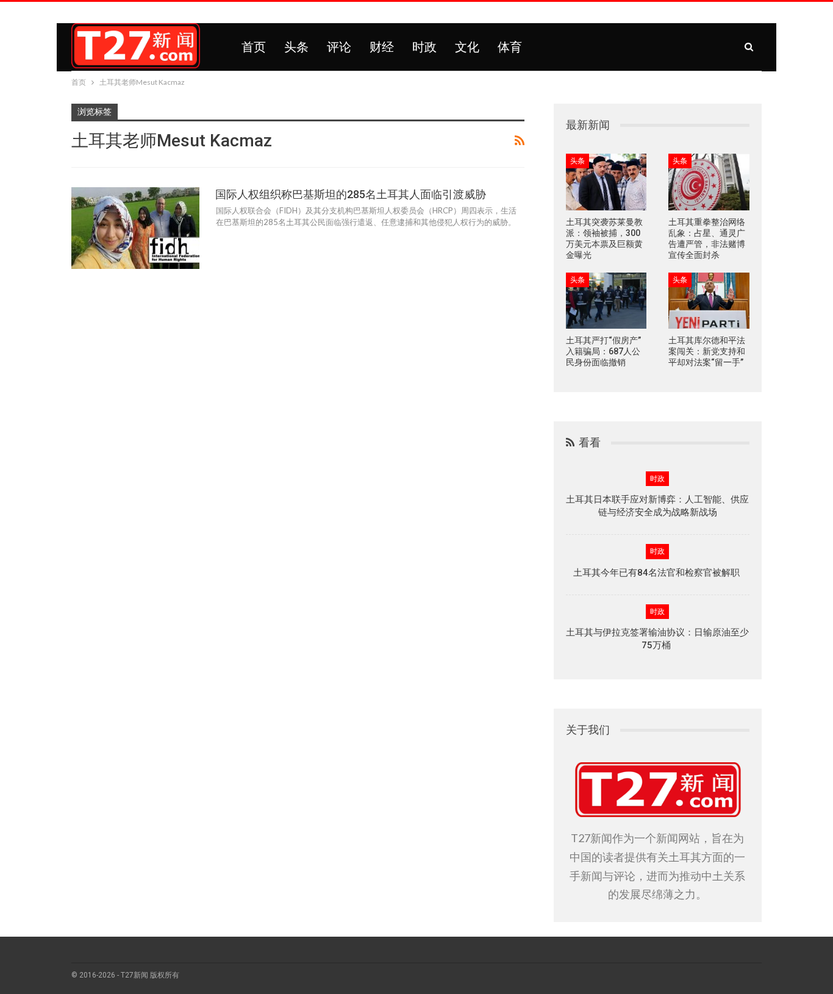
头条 (296, 47)
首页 (253, 47)
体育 (510, 47)
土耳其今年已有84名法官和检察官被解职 (657, 572)
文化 (467, 47)
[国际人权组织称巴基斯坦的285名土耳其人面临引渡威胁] (135, 228)
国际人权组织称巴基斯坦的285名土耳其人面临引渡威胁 (350, 194)
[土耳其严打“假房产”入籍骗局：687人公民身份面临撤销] (606, 301)
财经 (382, 47)
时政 (424, 47)
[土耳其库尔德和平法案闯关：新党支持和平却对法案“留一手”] (708, 301)
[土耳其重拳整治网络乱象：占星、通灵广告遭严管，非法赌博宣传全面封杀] (708, 182)
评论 (339, 47)
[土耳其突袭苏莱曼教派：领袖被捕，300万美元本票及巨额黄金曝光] (606, 182)
